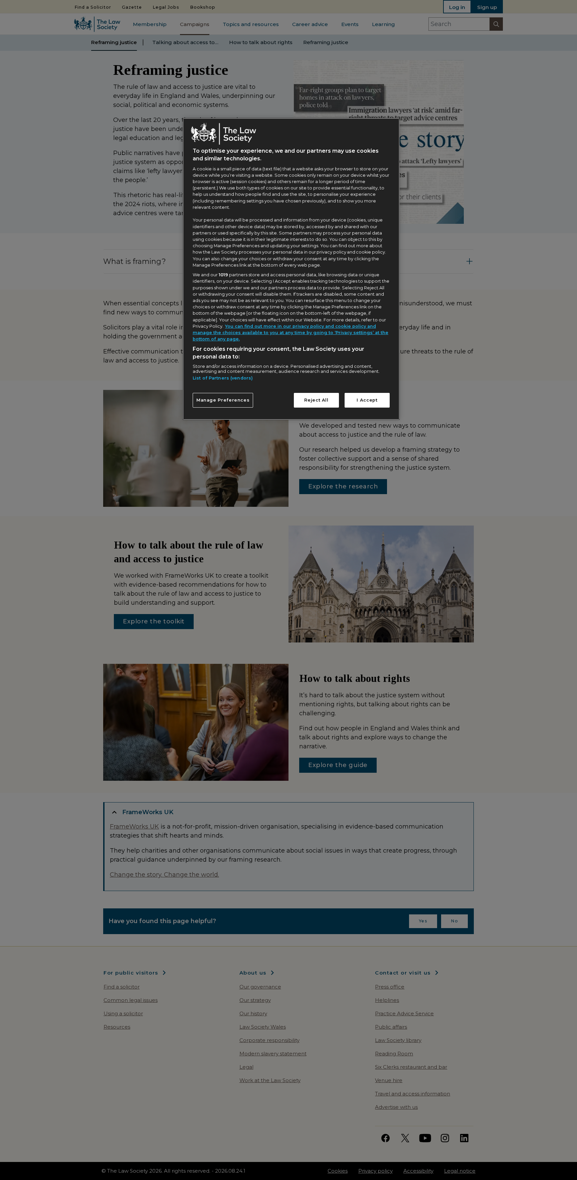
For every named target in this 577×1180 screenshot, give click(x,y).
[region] (291, 269)
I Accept (367, 400)
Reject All (316, 400)
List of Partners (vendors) (223, 378)
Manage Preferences (223, 400)
